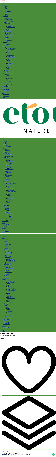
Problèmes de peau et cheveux (11, 298)
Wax (7, 85)
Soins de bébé (5, 39)
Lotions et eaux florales (8, 253)
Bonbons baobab (7, 6)
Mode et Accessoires (6, 73)
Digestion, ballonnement (10, 49)
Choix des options (4, 454)
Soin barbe (6, 38)
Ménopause (8, 294)
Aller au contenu (2, 0)
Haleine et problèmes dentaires (11, 57)
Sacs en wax (8, 309)
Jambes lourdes (9, 64)
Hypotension (9, 59)
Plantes (4, 69)
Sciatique (8, 66)
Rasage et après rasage (8, 37)
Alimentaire (3, 5)
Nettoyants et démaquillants (9, 21)
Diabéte (8, 52)
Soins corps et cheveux (8, 272)
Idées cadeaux (4, 88)
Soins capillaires (7, 33)
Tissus (6, 83)
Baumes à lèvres (7, 18)
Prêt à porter (8, 76)
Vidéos (3, 92)
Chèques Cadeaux (6, 91)
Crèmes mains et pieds (8, 23)
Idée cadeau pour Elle (6, 89)
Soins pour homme (6, 170)
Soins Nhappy (7, 166)
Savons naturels (7, 257)
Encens (6, 72)
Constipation (8, 50)
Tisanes (6, 14)
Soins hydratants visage (8, 19)
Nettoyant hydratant (8, 36)
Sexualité (8, 67)
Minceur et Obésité (9, 196)
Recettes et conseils (6, 94)
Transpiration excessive (10, 65)
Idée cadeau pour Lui (6, 90)
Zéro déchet (3, 98)
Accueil (1, 335)
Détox (8, 51)
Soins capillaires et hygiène (7, 31)
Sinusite (8, 68)
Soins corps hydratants (8, 30)
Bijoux (8, 79)
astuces (4, 95)
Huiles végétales (7, 44)
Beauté (3, 151)
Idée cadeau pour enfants (7, 324)
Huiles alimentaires (7, 246)
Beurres (6, 43)
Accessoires (7, 77)
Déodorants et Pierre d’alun (9, 34)
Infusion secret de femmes (8, 207)
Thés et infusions (7, 15)
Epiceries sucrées (6, 140)
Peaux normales (9, 24)
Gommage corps (7, 29)
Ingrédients (5, 42)
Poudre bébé (7, 41)
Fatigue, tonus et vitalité (10, 55)
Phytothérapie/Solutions (7, 181)
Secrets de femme (6, 71)
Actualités (3, 97)
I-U (5, 62)
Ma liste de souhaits (4, 236)
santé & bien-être (4, 279)
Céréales (6, 10)
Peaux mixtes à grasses (10, 25)
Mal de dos (8, 60)
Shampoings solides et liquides (9, 268)
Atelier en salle (6, 222)
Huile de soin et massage (8, 40)
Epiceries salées (6, 144)
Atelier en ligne (6, 320)
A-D (6, 47)
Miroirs (10, 82)
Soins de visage (6, 17)
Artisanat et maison (9, 78)
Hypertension (9, 58)
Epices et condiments (8, 11)
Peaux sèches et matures (10, 26)
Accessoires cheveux (10, 313)
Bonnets (10, 81)
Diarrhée (8, 53)
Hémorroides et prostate (10, 192)
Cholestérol (8, 283)
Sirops (6, 8)
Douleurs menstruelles (10, 287)
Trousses (8, 75)
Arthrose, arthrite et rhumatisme (11, 48)
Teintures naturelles (9, 84)
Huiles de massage (6, 70)
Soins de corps (6, 22)
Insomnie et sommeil (10, 63)
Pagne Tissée (9, 218)
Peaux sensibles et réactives (11, 27)
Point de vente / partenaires (5, 96)
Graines (6, 12)
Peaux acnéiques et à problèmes (11, 261)
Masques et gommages (8, 155)
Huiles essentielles (7, 45)
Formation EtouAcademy (5, 86)
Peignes (10, 80)
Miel (6, 7)
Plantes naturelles (6, 16)
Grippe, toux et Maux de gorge (11, 56)
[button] (53, 454)
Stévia (6, 242)
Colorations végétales (8, 32)
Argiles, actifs (7, 177)
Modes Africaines (7, 74)
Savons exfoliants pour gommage (11, 28)
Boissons (5, 13)
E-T (5, 54)
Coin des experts (4, 93)
